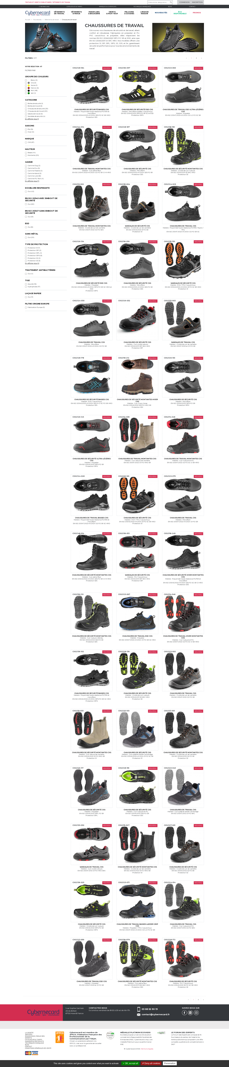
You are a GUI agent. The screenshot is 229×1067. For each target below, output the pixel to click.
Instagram (196, 1012)
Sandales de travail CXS (183, 342)
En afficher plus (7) (32, 181)
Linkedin (190, 1012)
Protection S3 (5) (34, 261)
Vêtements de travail (52, 20)
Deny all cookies (152, 1063)
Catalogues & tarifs (74, 6)
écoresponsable (180, 13)
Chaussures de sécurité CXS (137, 169)
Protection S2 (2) (34, 258)
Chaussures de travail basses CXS (91, 518)
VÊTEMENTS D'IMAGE (76, 13)
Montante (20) (33, 155)
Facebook (184, 1012)
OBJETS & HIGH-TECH (112, 13)
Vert (33, 93)
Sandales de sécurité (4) (36, 116)
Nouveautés (161, 13)
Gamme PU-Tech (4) (36, 178)
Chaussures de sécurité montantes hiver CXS (137, 400)
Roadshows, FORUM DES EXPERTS (35, 1037)
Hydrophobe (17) (34, 287)
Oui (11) (30, 297)
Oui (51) (30, 217)
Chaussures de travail (69, 20)
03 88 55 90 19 (150, 1009)
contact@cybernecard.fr (156, 1014)
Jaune (33, 85)
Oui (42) (31, 191)
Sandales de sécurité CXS (137, 226)
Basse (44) (32, 153)
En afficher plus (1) (32, 119)
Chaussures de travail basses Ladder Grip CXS (137, 925)
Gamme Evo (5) (34, 168)
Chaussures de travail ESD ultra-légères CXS (183, 110)
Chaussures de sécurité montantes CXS (183, 169)
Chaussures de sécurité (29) (38, 109)
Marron (34, 88)
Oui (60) (31, 204)
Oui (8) (30, 227)
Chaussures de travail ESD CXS (137, 636)
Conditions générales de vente (38, 1048)
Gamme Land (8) (34, 176)
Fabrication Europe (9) (36, 307)
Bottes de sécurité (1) (35, 103)
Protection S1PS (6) (35, 255)
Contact (192, 6)
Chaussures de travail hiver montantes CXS (183, 637)
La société (29, 1033)
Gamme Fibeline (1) (35, 171)
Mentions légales (147, 1049)
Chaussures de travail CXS (183, 226)
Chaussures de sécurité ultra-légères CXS (92, 460)
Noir (34, 90)
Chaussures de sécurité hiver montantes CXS (183, 576)
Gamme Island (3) (34, 173)
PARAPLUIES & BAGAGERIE (94, 13)
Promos (197, 13)
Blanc (34, 80)
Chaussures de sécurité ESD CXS (137, 109)
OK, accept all (131, 1063)
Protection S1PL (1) (35, 253)
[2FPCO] (60, 1037)
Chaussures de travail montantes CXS (92, 169)
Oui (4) (30, 274)
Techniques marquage (142, 6)
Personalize (169, 1063)
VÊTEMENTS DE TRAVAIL (59, 13)
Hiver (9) (31, 132)
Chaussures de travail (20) (37, 111)
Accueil (27, 20)
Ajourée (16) (32, 284)
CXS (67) (31, 142)
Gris (33, 83)
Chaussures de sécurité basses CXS (91, 109)
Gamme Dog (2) (34, 166)
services (28, 1034)
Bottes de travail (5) (35, 106)
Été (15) (30, 129)
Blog (27, 1045)
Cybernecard (44, 6)
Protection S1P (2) (34, 250)
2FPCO (73, 1034)
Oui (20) (31, 237)
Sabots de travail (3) (35, 114)
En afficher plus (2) (32, 263)
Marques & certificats (107, 6)
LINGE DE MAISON (144, 13)
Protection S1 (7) (34, 248)
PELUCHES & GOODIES (129, 13)
